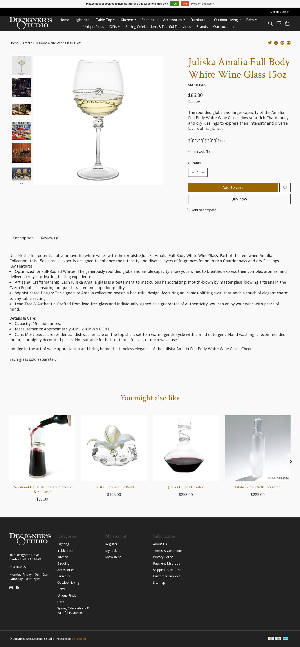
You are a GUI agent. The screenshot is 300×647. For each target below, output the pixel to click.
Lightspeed (79, 639)
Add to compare (204, 210)
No (185, 3)
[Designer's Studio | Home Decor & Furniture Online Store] (30, 23)
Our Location (223, 26)
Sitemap (159, 582)
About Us (160, 544)
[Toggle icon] (270, 23)
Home (64, 20)
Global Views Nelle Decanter (257, 487)
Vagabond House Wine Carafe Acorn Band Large (42, 489)
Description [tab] (23, 238)
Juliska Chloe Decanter (186, 487)
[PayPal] (285, 639)
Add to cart (232, 187)
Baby (61, 589)
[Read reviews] (204, 140)
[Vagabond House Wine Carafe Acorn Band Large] (42, 448)
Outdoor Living (68, 582)
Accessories (65, 569)
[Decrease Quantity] (193, 172)
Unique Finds (93, 26)
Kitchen (62, 557)
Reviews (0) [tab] (51, 238)
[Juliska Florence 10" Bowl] (114, 448)
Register (111, 544)
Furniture (64, 576)
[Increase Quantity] (203, 172)
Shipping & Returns (167, 569)
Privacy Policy (163, 557)
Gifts (60, 602)
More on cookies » (202, 3)
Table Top (65, 550)
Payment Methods (166, 563)
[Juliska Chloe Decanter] (186, 448)
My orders (112, 550)
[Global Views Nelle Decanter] (258, 448)
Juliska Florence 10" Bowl (114, 487)
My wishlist (113, 557)
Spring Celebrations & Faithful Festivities (158, 26)
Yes (174, 3)
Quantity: (194, 163)
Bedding (63, 563)
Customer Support (167, 576)
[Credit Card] (278, 639)
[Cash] (271, 639)
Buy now (239, 199)
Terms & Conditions (168, 550)
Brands (202, 26)
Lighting (63, 544)
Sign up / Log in (279, 12)
